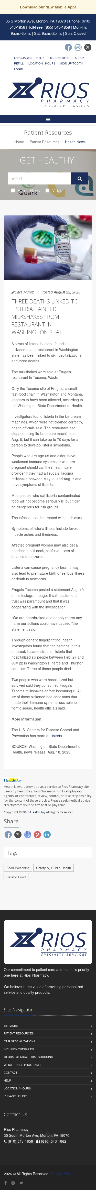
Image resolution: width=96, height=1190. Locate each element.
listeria (56, 735)
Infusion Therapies (19, 1049)
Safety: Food (16, 877)
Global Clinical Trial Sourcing (28, 1057)
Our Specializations (19, 1041)
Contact (10, 1072)
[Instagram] (78, 47)
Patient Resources (44, 141)
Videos (58, 190)
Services (11, 1025)
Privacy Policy (15, 1096)
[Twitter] (87, 47)
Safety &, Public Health (53, 867)
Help (40, 58)
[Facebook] (68, 47)
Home (19, 141)
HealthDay (37, 812)
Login (18, 69)
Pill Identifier (59, 58)
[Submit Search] (79, 178)
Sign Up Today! (71, 63)
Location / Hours (41, 63)
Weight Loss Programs (22, 1065)
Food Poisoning (17, 867)
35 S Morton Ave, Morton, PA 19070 (36, 21)
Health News (29, 190)
